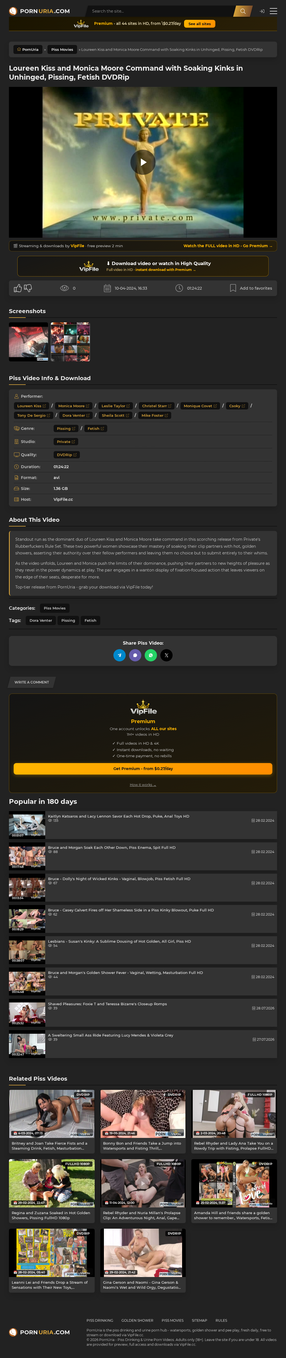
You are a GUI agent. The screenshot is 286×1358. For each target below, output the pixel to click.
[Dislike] (28, 288)
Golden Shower (137, 1320)
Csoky (234, 406)
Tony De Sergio (31, 415)
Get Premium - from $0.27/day (143, 768)
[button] (262, 11)
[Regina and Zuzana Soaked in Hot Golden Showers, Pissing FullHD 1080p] (52, 1183)
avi (56, 477)
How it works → (143, 785)
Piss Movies (62, 49)
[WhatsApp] (151, 655)
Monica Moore (71, 406)
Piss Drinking (100, 1320)
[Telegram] (119, 655)
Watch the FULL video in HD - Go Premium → (228, 246)
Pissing (64, 428)
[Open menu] (273, 11)
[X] (166, 655)
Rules (221, 1320)
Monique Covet (198, 406)
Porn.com (45, 11)
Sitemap (199, 1320)
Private (63, 441)
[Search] (243, 11)
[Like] (18, 288)
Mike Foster (152, 415)
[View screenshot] (28, 341)
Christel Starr (154, 406)
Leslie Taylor (113, 406)
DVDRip (64, 454)
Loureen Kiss (29, 406)
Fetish (93, 428)
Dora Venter (74, 415)
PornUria (30, 49)
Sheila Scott (113, 415)
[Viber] (135, 655)
